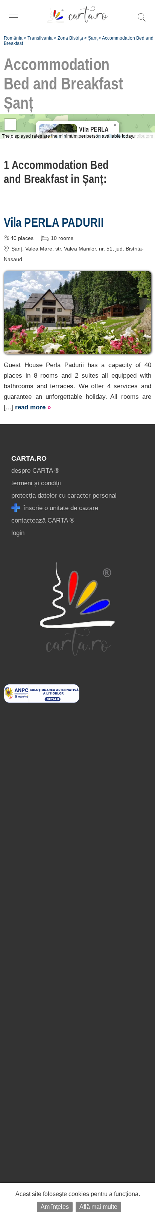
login (17, 533)
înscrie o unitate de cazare (59, 508)
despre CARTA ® (35, 470)
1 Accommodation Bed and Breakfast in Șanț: (56, 172)
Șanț (92, 38)
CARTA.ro (29, 458)
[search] (141, 21)
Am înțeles (55, 1207)
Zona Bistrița (70, 38)
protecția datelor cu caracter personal (64, 495)
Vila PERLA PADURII (53, 222)
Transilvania (40, 38)
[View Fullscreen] (10, 124)
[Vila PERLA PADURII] (77, 348)
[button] (114, 125)
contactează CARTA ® (42, 520)
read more (33, 407)
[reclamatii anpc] (41, 701)
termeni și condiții (36, 483)
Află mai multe (98, 1207)
